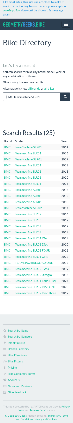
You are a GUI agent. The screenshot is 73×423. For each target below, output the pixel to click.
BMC (7, 147)
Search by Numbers (20, 336)
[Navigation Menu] (66, 24)
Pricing (12, 367)
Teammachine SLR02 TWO (32, 269)
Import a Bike (16, 342)
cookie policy (11, 10)
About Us (14, 380)
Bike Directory (17, 355)
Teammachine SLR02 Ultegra (33, 275)
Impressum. (54, 415)
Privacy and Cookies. (45, 419)
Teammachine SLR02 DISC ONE (35, 287)
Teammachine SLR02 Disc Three (35, 293)
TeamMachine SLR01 (28, 147)
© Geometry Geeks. (16, 415)
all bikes (49, 88)
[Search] (65, 96)
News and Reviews (20, 386)
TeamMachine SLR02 (28, 208)
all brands (34, 88)
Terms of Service (39, 410)
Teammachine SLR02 (28, 214)
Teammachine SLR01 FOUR (32, 250)
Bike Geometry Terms (21, 373)
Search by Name (18, 330)
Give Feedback (17, 392)
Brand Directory (18, 349)
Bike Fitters (15, 361)
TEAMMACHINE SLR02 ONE (34, 262)
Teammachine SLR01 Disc (31, 238)
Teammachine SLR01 (28, 153)
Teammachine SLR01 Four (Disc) (35, 281)
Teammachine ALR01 (28, 189)
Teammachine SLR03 (28, 220)
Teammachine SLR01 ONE (31, 256)
